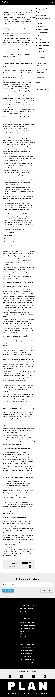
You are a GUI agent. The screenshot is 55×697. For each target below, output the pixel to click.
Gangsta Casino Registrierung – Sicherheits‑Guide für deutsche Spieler (43, 70)
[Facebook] (10, 676)
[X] (21, 676)
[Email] (45, 676)
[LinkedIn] (33, 676)
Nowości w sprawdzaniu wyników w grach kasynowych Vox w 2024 (42, 87)
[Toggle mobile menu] (52, 2)
